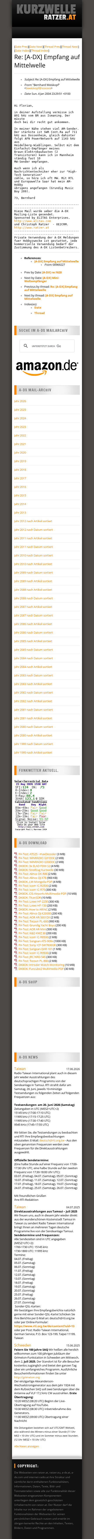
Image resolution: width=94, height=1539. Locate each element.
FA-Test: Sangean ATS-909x (36, 941)
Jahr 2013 (20, 512)
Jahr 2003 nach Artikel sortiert (33, 684)
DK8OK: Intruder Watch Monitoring (41, 965)
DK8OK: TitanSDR (30, 897)
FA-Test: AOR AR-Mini (32, 929)
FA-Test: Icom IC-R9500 (33, 953)
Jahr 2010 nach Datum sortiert (33, 555)
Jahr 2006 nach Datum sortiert (33, 632)
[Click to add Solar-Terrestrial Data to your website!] (31, 830)
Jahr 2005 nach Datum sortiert (33, 650)
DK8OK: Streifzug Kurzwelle (36, 870)
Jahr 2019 (20, 461)
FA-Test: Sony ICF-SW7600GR (37, 945)
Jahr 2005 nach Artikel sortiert (33, 641)
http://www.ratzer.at (31, 227)
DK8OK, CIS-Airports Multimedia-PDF (42, 894)
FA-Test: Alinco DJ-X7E (32, 878)
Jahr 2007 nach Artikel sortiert (33, 607)
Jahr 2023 (20, 427)
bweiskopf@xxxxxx (38, 88)
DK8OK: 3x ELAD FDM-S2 (34, 866)
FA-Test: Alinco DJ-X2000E (35, 913)
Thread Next (70, 47)
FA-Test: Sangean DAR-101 (35, 949)
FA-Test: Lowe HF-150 (32, 905)
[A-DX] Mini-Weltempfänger (41, 279)
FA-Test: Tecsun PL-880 (33, 961)
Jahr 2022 (20, 435)
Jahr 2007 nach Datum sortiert (33, 615)
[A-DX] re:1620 (52, 272)
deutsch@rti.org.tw (51, 1140)
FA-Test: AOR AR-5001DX (34, 917)
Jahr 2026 (20, 401)
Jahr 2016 (20, 487)
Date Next (36, 47)
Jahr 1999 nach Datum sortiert (33, 744)
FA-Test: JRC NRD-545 (32, 957)
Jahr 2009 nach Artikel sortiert (33, 581)
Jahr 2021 (20, 444)
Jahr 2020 (20, 452)
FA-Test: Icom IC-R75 (32, 890)
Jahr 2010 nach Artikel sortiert (33, 564)
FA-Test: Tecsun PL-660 (33, 921)
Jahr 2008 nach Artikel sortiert (33, 590)
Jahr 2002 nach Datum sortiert (33, 692)
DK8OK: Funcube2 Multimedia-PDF (41, 969)
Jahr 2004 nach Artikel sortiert (33, 667)
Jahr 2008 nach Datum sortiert (33, 598)
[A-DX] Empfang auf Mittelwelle (56, 261)
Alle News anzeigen (26, 1446)
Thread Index (39, 51)
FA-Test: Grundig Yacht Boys (37, 925)
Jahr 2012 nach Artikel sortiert (33, 521)
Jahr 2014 (20, 504)
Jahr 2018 (20, 470)
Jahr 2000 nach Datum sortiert (33, 727)
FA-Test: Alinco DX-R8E (33, 874)
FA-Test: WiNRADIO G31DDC (37, 858)
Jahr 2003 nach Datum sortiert (33, 675)
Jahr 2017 (20, 478)
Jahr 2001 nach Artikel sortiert (33, 718)
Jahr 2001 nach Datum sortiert (33, 710)
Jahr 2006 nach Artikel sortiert (33, 624)
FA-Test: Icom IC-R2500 (33, 886)
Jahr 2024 (20, 418)
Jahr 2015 (20, 495)
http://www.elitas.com (32, 221)
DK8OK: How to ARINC (33, 909)
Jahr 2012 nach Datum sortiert (33, 530)
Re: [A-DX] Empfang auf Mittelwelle (50, 288)
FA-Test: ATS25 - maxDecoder (37, 854)
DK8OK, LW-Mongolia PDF (35, 882)
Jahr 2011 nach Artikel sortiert (33, 538)
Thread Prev (52, 47)
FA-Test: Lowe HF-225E (33, 901)
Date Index (22, 51)
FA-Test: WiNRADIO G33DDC (37, 862)
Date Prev (21, 47)
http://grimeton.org (27, 1377)
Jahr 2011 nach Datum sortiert (33, 547)
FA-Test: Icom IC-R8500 (33, 937)
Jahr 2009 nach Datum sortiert (33, 572)
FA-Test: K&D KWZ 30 (32, 933)
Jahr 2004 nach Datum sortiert (33, 658)
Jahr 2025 (20, 410)
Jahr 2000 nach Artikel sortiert (33, 735)
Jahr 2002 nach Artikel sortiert (33, 701)
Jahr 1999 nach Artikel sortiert (33, 752)
